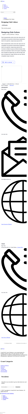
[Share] (3, 412)
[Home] (2, 1)
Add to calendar (8, 62)
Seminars (12, 85)
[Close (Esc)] (4, 412)
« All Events (4, 25)
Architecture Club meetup (21, 343)
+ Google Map (20, 247)
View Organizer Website (6, 224)
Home (5, 18)
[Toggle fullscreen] (1, 412)
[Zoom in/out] (0, 412)
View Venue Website (5, 337)
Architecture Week (8, 343)
